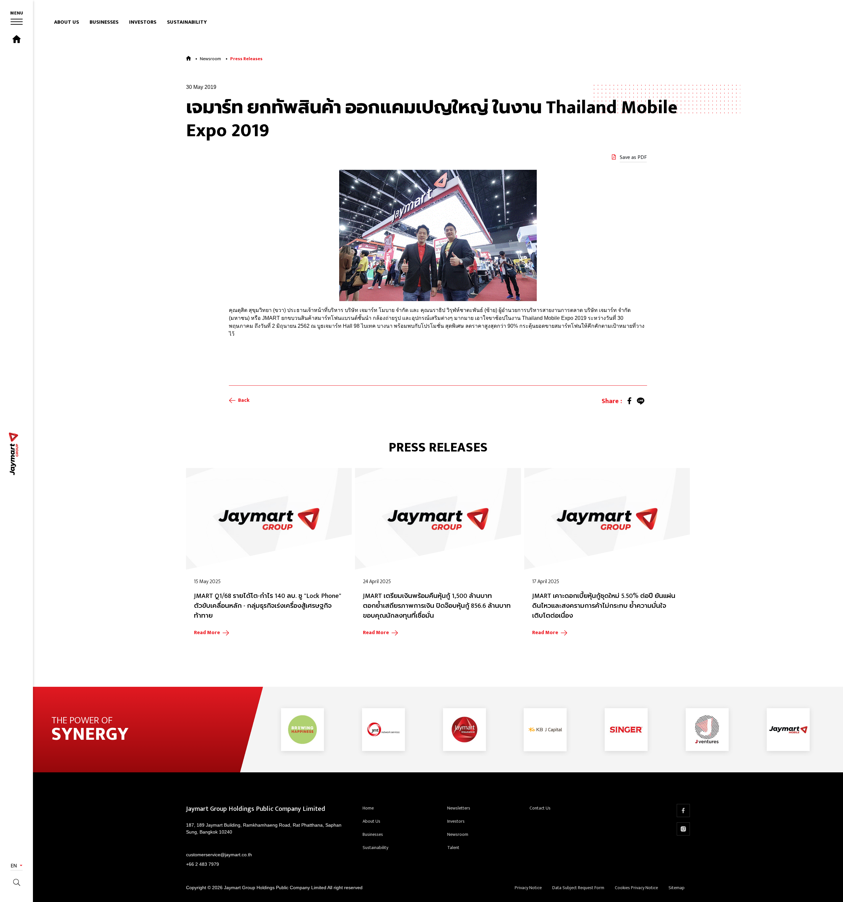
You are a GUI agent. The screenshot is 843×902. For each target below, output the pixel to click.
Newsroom (210, 58)
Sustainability (187, 22)
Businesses (104, 22)
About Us (66, 22)
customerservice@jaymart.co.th (219, 854)
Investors (142, 22)
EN (14, 866)
